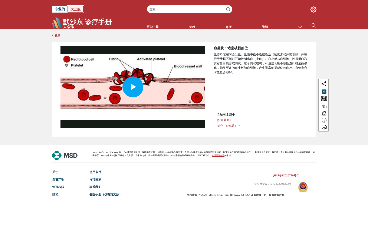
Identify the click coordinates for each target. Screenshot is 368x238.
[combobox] (189, 9)
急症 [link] (229, 27)
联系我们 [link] (95, 187)
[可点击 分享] (324, 83)
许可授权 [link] (95, 179)
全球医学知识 (218, 155)
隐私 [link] (55, 194)
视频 (57, 35)
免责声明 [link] (58, 179)
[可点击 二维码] (324, 98)
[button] (300, 24)
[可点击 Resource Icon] (324, 108)
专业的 (60, 9)
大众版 (75, 9)
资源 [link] (265, 27)
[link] (97, 9)
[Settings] (313, 8)
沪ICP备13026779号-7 (286, 175)
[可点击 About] (324, 122)
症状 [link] (192, 27)
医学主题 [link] (153, 27)
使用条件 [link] (95, 172)
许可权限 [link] (58, 187)
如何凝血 (224, 120)
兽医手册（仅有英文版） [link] (105, 194)
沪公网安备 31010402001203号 (272, 184)
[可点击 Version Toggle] (324, 91)
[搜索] (228, 9)
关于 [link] (55, 172)
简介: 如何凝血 (228, 126)
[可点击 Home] (324, 115)
